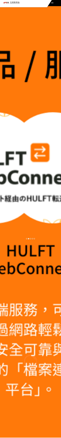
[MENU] (52, 2)
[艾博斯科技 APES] (25, 2)
